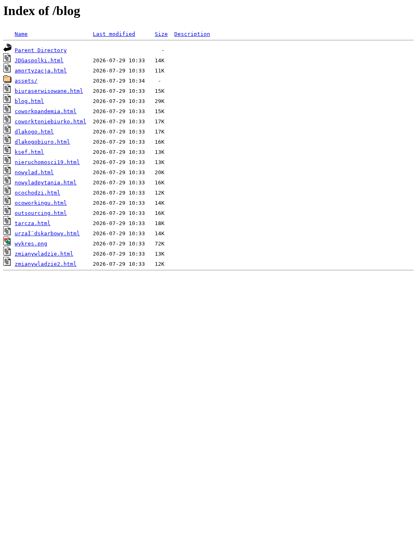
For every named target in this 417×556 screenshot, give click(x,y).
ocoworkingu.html (41, 203)
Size (161, 34)
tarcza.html (32, 223)
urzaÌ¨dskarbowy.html (47, 233)
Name (21, 34)
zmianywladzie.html (44, 254)
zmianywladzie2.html (46, 264)
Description (192, 34)
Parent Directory (41, 50)
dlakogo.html (34, 132)
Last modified (114, 34)
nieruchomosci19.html (47, 162)
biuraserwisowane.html (49, 91)
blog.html (29, 101)
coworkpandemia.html (46, 111)
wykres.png (31, 244)
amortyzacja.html (41, 71)
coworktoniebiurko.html (50, 121)
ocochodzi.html (37, 193)
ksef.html (29, 152)
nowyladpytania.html (46, 182)
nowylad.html (34, 172)
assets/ (26, 81)
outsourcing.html (41, 213)
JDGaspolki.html (39, 60)
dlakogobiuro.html (42, 142)
